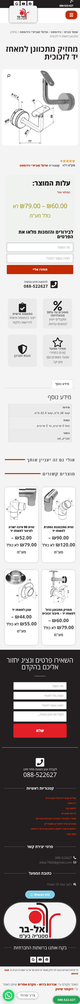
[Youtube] (40, 960)
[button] (8, 75)
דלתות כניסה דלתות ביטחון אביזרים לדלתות (53, 828)
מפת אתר (71, 834)
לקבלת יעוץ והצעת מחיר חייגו (40, 769)
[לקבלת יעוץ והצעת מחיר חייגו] (40, 762)
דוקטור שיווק (64, 989)
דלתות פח (71, 808)
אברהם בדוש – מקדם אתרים (37, 984)
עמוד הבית (71, 32)
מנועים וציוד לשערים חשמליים (60, 823)
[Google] (33, 960)
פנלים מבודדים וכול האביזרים (61, 798)
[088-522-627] (71, 1)
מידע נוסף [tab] (62, 384)
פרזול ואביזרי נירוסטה (34, 32)
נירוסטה (56, 32)
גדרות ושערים (69, 813)
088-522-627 (66, 5)
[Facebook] (47, 960)
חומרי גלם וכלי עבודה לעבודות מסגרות (56, 818)
